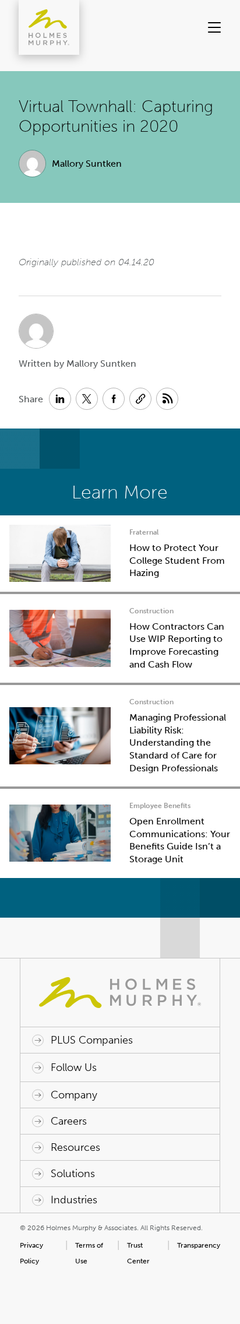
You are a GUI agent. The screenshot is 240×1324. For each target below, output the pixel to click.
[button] (210, 27)
